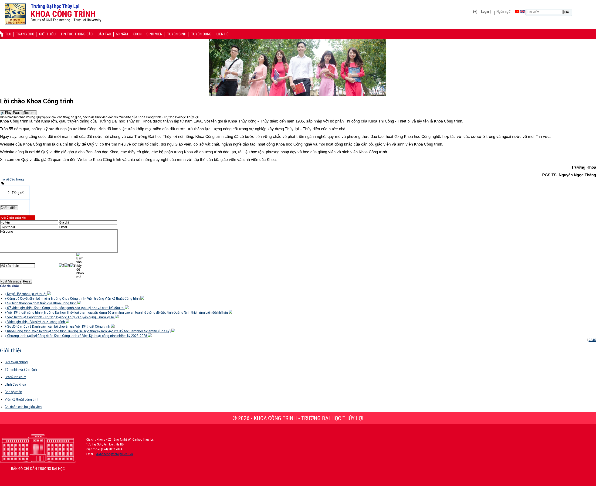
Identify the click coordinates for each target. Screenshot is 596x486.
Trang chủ (25, 34)
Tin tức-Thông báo (77, 34)
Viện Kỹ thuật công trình (22, 399)
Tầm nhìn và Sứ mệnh (21, 369)
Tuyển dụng (201, 34)
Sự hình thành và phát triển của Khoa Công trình (42, 303)
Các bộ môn (13, 392)
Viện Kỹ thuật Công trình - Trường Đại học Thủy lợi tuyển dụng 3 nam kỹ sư (61, 317)
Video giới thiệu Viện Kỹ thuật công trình (36, 322)
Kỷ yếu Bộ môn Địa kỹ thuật (27, 294)
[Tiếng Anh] (522, 11)
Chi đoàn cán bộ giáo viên (23, 407)
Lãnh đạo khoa (15, 384)
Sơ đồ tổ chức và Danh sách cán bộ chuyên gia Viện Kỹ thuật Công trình (59, 326)
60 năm (122, 34)
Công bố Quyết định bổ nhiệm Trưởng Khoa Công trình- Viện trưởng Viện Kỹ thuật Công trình (73, 298)
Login (485, 11)
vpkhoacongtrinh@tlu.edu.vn (114, 454)
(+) (475, 11)
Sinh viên (154, 34)
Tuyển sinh (176, 34)
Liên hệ (222, 34)
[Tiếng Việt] (517, 11)
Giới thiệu (47, 34)
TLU (8, 34)
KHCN (137, 34)
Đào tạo (104, 34)
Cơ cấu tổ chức (15, 377)
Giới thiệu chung (16, 362)
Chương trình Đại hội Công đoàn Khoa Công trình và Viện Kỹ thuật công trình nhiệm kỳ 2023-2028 (77, 336)
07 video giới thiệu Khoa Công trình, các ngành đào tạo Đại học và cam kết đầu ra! (66, 308)
